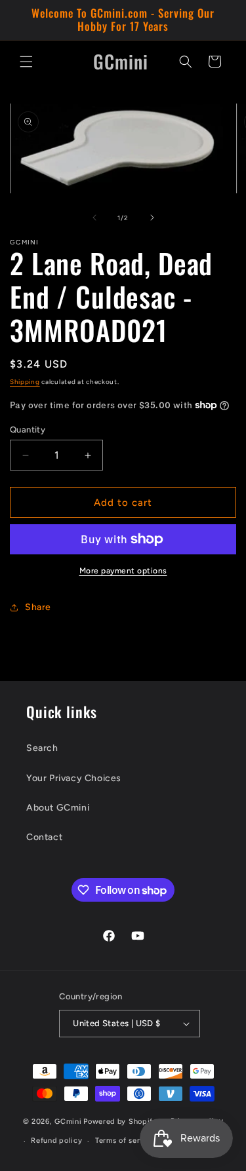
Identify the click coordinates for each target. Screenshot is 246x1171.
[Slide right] (152, 217)
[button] (26, 61)
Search (42, 748)
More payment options (123, 570)
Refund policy (56, 1140)
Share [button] (38, 607)
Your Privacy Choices (73, 778)
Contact (44, 837)
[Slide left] (94, 217)
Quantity (27, 429)
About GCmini (57, 807)
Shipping (25, 381)
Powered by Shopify (120, 1121)
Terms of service (125, 1140)
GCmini (67, 1121)
